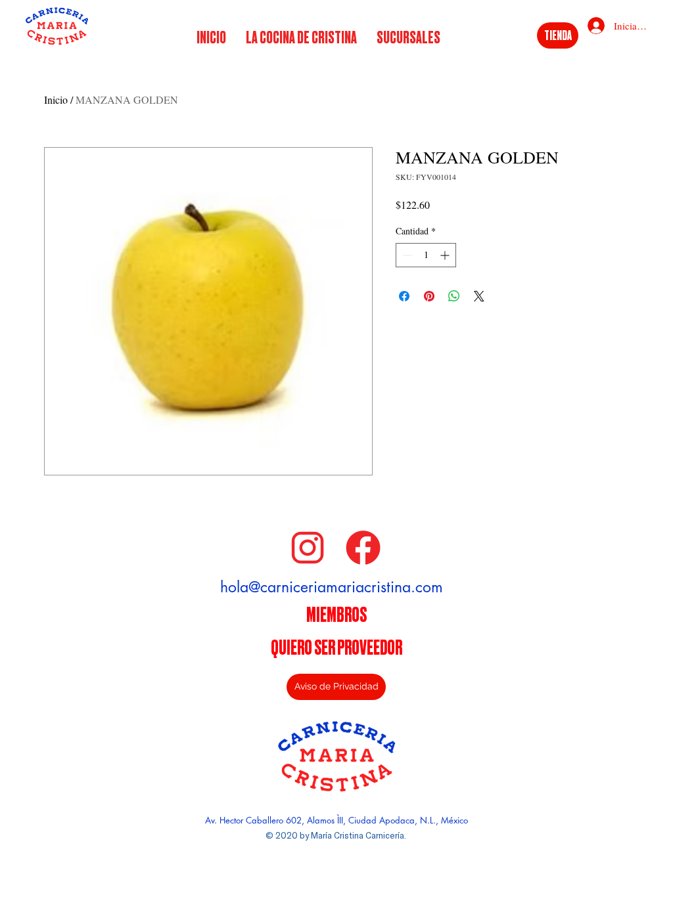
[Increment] (446, 255)
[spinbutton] (426, 255)
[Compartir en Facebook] (404, 296)
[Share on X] (479, 296)
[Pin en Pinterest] (429, 296)
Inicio (56, 99)
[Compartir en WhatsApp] (454, 296)
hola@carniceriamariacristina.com (331, 587)
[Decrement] (406, 255)
